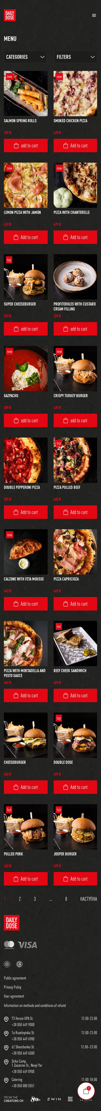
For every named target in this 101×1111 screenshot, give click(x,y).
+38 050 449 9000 (23, 1024)
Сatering (17, 1079)
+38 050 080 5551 (23, 1086)
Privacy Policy (12, 987)
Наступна (88, 899)
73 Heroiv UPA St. (22, 1018)
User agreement (14, 996)
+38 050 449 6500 (23, 1053)
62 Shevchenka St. (23, 1047)
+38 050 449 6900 (23, 1039)
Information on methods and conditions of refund (35, 1005)
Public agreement (15, 978)
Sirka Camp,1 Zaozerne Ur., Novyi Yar (27, 1063)
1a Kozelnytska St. (23, 1032)
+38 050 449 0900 (23, 1071)
